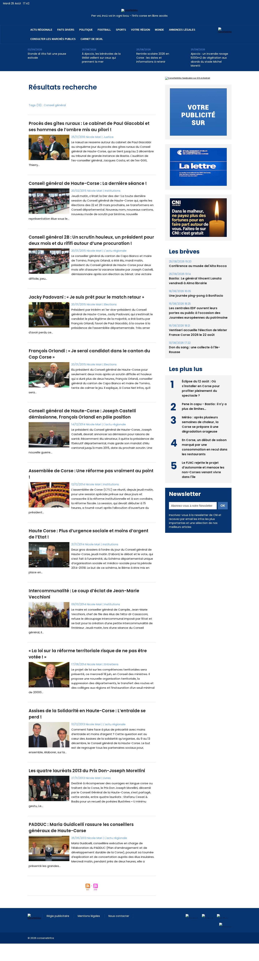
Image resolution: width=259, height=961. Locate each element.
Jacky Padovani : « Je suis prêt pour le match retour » (86, 297)
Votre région (140, 29)
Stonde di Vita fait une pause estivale (47, 56)
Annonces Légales (182, 29)
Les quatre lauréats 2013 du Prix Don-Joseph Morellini (87, 771)
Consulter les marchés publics (53, 39)
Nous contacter (118, 916)
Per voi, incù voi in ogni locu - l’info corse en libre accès (129, 16)
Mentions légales (89, 916)
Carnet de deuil (92, 39)
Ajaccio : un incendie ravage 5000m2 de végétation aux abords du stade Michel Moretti (209, 60)
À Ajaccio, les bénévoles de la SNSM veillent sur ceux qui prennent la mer (101, 58)
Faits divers (65, 29)
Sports (121, 29)
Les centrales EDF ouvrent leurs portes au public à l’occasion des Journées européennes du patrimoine (198, 321)
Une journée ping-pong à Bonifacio (196, 304)
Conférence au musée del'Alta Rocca (198, 274)
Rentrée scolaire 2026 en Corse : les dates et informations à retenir (152, 58)
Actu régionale (41, 29)
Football (104, 29)
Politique (86, 29)
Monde (159, 29)
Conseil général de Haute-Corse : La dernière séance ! (88, 183)
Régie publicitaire (58, 916)
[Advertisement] (69, 952)
